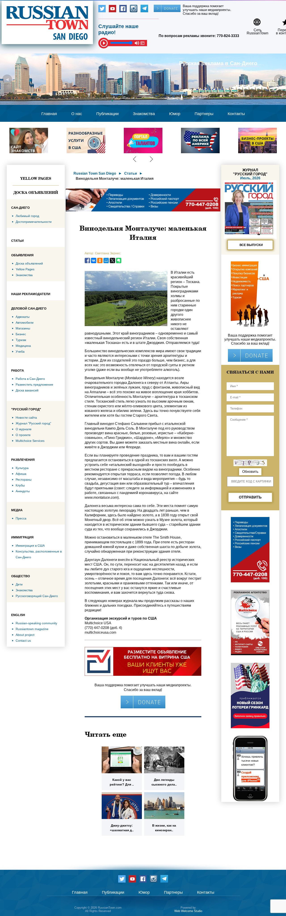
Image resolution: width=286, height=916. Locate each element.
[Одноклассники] (100, 260)
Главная (49, 114)
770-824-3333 (228, 36)
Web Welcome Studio (188, 911)
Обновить (250, 472)
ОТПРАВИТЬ (250, 497)
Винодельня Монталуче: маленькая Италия (115, 178)
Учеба (20, 351)
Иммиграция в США (30, 545)
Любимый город (27, 216)
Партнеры (204, 114)
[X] (112, 260)
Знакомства (144, 114)
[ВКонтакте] (93, 260)
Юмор (174, 114)
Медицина (23, 345)
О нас (76, 114)
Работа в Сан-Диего (30, 378)
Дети (19, 584)
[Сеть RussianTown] (254, 20)
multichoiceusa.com (100, 632)
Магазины (23, 328)
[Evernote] (118, 260)
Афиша (21, 474)
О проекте (23, 435)
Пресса (21, 518)
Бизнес (21, 334)
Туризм (21, 340)
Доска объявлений (35, 192)
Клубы (20, 485)
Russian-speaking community (36, 623)
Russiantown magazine (32, 629)
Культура (22, 468)
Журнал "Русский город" (33, 423)
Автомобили (25, 322)
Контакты (236, 114)
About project (25, 635)
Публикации (107, 114)
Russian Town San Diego (95, 173)
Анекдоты (23, 491)
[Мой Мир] (106, 260)
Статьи (130, 173)
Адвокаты (22, 316)
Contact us (23, 640)
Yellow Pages (35, 178)
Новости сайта (26, 417)
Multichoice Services (30, 440)
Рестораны (24, 479)
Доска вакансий (27, 390)
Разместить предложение (34, 384)
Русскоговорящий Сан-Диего (37, 596)
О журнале (24, 429)
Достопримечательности (34, 221)
